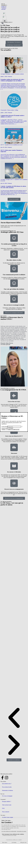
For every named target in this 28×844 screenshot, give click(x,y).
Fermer (3, 429)
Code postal (4, 426)
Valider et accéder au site (13, 429)
